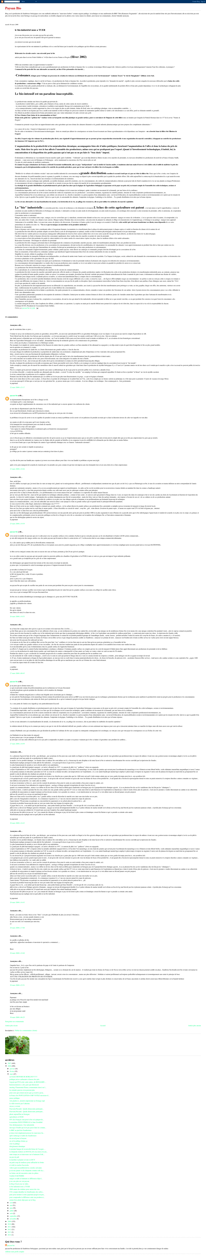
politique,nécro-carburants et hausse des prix (24, 1079)
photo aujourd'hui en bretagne (19, 1114)
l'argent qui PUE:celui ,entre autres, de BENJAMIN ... (27, 1082)
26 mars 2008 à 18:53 (17, 616)
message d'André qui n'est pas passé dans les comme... (27, 1127)
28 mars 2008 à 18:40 (17, 953)
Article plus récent (11, 1025)
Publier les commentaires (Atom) (26, 1030)
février (12, 1071)
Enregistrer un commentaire (14, 1021)
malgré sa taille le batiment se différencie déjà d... (26, 1178)
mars (11, 1074)
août (11, 1213)
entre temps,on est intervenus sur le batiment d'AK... (27, 1154)
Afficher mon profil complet (14, 1251)
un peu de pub (14, 1157)
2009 (10, 1221)
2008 (10, 1066)
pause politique (14, 1098)
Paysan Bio (13, 8)
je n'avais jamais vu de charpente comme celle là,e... (27, 1170)
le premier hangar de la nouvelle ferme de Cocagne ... (27, 1149)
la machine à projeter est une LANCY (22, 1160)
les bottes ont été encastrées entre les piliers (23, 1173)
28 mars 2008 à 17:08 (17, 928)
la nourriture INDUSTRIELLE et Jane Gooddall (25, 1122)
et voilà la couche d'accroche (19, 1165)
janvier (12, 1068)
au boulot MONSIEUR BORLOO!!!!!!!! (23, 1076)
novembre (13, 1219)
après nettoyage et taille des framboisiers (22, 1135)
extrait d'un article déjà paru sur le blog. (22, 1200)
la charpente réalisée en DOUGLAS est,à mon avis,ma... (28, 1152)
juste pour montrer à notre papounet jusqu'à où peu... (27, 1194)
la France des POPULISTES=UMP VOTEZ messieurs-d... (29, 1095)
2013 (10, 1232)
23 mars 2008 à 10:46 (17, 469)
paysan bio (14, 395)
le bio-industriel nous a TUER (19, 1186)
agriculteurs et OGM (16, 1117)
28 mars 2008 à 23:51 (17, 985)
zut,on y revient (14, 1106)
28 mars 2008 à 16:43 (17, 823)
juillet (12, 1210)
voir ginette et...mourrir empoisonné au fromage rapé (27, 1101)
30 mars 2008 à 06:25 (17, 1017)
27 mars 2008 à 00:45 (17, 673)
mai (11, 1205)
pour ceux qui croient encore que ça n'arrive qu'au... (26, 1093)
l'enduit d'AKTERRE (16, 1176)
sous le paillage (14, 1143)
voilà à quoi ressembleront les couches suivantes (25, 1168)
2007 (10, 1063)
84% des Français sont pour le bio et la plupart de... (26, 1119)
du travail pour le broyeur (17, 1138)
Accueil (102, 1025)
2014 (10, 1235)
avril (11, 1202)
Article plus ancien (194, 1025)
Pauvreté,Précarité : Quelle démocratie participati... (26, 1109)
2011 (10, 1227)
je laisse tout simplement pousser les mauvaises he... (26, 1133)
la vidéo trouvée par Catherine (19, 1103)
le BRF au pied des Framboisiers (20, 1130)
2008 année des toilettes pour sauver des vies (24, 1189)
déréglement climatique (17, 1146)
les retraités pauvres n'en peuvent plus (22, 1090)
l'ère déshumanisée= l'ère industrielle (21, 1125)
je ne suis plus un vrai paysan (19, 1181)
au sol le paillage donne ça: (18, 1141)
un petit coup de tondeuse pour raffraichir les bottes (26, 1162)
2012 (10, 1229)
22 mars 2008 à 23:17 (17, 387)
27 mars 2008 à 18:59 (17, 743)
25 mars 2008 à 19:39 (17, 523)
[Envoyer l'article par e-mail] (37, 308)
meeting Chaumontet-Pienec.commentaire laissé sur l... (27, 1087)
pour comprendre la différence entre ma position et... (27, 1197)
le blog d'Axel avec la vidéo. (19, 1184)
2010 (10, 1224)
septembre (13, 1216)
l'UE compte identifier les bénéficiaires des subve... (26, 1192)
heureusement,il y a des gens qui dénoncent (24, 1085)
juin (11, 1208)
